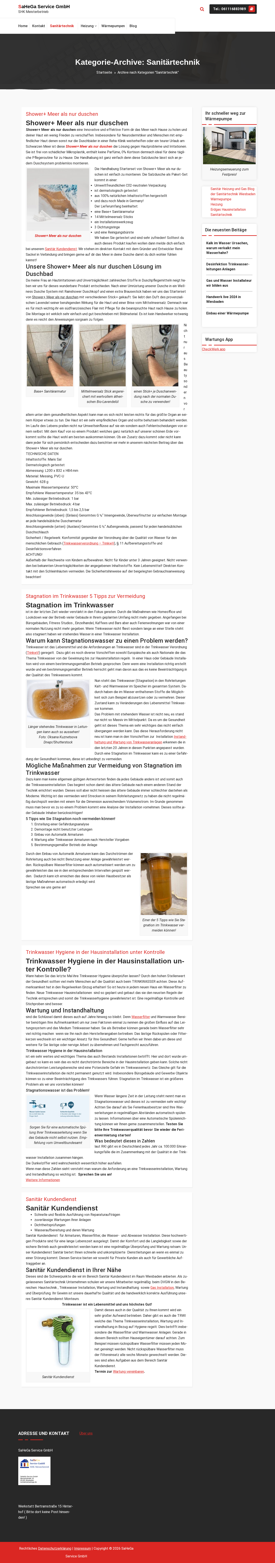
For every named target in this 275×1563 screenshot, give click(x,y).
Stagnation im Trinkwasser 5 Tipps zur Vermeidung (85, 596)
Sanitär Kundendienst (61, 249)
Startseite (104, 72)
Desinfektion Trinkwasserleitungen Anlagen (227, 266)
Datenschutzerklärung (54, 1548)
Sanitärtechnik (221, 215)
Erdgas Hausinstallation (228, 209)
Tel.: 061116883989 (229, 9)
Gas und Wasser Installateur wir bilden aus (229, 283)
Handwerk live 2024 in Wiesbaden (223, 299)
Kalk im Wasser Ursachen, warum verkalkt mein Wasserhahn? (227, 248)
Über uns (86, 1433)
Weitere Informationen (43, 1180)
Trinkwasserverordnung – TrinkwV (88, 543)
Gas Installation (162, 1288)
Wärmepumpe (221, 199)
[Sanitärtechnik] (63, 26)
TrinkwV (33, 653)
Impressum (82, 1548)
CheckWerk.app (213, 349)
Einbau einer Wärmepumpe (227, 313)
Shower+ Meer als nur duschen (62, 114)
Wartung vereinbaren (128, 1372)
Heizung (217, 204)
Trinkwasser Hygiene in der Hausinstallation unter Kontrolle (95, 952)
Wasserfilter (140, 1017)
